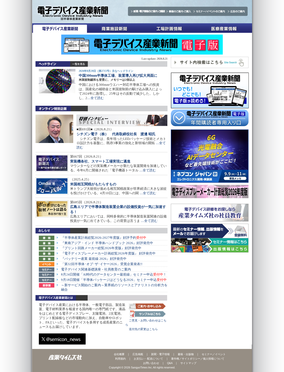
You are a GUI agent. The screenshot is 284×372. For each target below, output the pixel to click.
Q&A (169, 363)
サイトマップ (188, 363)
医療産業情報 (224, 28)
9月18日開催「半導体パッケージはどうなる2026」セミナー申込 (114, 280)
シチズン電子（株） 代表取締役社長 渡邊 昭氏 (116, 134)
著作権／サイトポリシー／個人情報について (197, 358)
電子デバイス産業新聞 (59, 28)
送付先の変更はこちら (141, 329)
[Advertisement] (209, 287)
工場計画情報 (169, 28)
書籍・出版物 (186, 354)
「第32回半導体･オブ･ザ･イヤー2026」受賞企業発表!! (101, 264)
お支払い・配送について (148, 358)
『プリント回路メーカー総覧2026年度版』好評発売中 (101, 248)
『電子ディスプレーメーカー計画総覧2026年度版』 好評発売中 (108, 253)
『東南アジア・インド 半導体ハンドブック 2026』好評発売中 (107, 243)
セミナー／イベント (214, 354)
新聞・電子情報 (160, 354)
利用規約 (120, 358)
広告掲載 (137, 354)
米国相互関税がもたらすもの (93, 184)
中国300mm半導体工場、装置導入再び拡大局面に (118, 75)
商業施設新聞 (114, 28)
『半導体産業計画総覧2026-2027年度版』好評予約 (103, 237)
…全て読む (95, 98)
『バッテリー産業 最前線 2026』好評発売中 (93, 258)
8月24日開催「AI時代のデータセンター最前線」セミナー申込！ (113, 274)
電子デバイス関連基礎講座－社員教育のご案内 (96, 269)
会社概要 (119, 354)
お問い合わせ (151, 363)
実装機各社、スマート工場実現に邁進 (100, 161)
